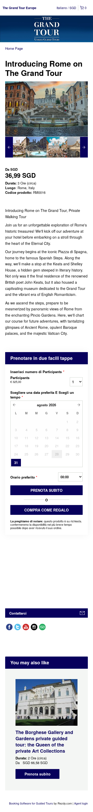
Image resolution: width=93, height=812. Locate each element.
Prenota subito (38, 774)
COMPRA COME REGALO (46, 509)
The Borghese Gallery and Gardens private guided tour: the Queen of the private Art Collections (44, 741)
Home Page (14, 48)
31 (16, 462)
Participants (19, 379)
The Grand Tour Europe (19, 7)
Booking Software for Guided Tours (31, 803)
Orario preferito (23, 477)
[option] (15, 147)
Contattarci (18, 613)
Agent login (81, 803)
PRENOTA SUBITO (46, 490)
